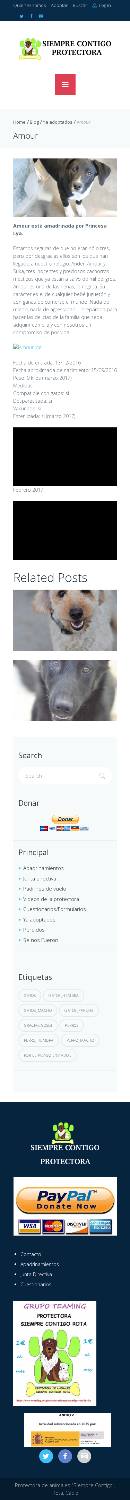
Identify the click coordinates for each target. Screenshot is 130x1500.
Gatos (30, 995)
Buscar (80, 5)
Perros (71, 1025)
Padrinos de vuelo (44, 888)
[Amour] (65, 187)
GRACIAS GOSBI (38, 1025)
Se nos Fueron (40, 939)
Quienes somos (29, 5)
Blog (34, 122)
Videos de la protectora (51, 898)
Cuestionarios (35, 1284)
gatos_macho (38, 1010)
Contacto (30, 1254)
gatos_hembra (64, 995)
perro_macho (80, 1040)
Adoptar (59, 5)
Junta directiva (39, 878)
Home (19, 122)
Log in (104, 5)
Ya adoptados (57, 122)
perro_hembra (39, 1040)
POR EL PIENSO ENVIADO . (47, 1055)
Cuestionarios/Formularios (54, 908)
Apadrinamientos (43, 867)
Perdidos (34, 929)
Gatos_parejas (79, 1010)
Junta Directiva (36, 1274)
